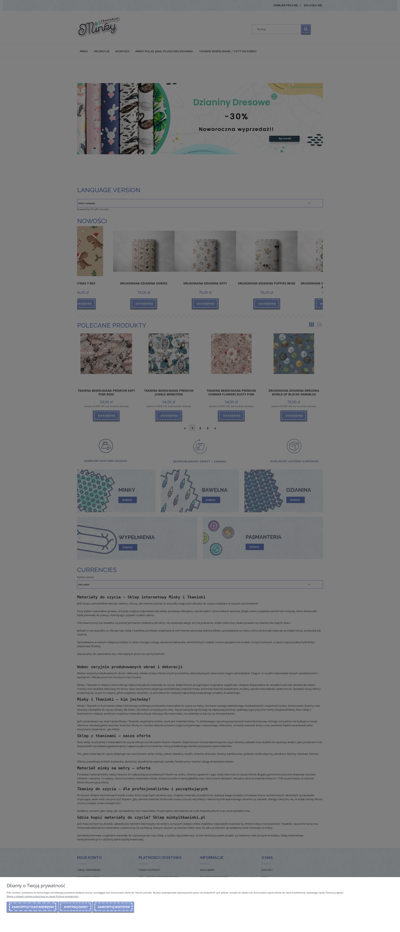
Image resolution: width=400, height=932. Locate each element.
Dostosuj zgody (76, 907)
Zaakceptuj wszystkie (114, 907)
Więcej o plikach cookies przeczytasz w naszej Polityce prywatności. (43, 896)
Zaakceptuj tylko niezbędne (33, 907)
